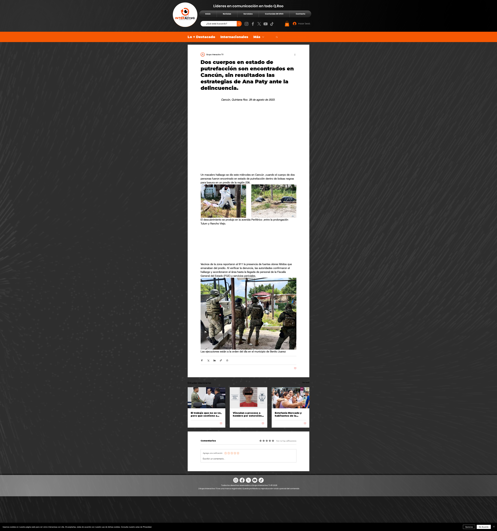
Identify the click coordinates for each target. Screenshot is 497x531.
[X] (259, 23)
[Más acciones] (294, 54)
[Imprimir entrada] (227, 360)
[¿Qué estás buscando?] (239, 23)
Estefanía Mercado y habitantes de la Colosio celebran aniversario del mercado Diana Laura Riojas (289, 414)
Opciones (469, 527)
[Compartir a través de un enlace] (221, 360)
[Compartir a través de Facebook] (202, 360)
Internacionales (234, 37)
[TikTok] (271, 23)
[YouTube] (265, 23)
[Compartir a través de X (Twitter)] (208, 360)
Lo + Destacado (201, 37)
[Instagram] (246, 23)
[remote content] (248, 137)
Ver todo (305, 382)
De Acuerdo (484, 527)
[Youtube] (254, 480)
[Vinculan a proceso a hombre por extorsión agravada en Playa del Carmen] (248, 397)
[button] (287, 23)
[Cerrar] (493, 527)
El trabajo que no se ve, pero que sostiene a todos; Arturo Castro (206, 414)
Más (256, 37)
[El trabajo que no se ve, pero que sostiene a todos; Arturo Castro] (206, 397)
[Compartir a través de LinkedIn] (214, 360)
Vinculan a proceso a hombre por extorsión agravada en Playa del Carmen (247, 414)
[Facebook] (252, 23)
